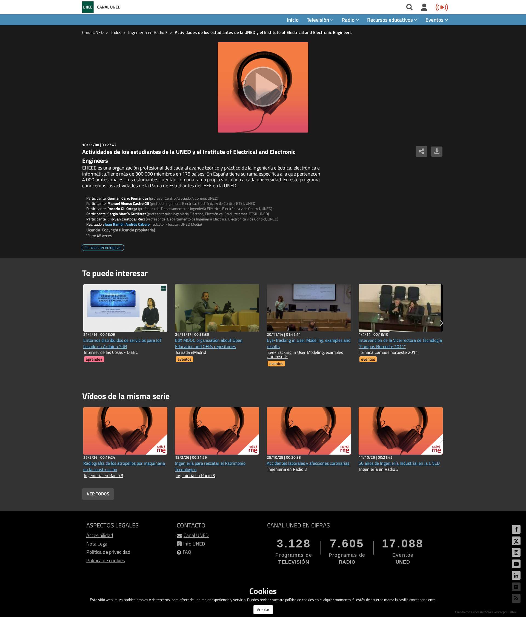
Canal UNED (196, 535)
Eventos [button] (435, 20)
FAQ (187, 552)
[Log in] (424, 7)
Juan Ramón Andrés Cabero (127, 224)
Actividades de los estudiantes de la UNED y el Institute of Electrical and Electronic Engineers (263, 32)
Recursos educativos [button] (390, 20)
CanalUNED (93, 32)
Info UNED (194, 543)
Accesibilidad (99, 535)
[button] (441, 323)
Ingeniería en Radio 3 (148, 32)
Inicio (293, 20)
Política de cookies (105, 560)
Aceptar (263, 609)
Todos (116, 32)
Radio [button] (349, 20)
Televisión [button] (318, 20)
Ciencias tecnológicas (102, 247)
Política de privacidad (108, 552)
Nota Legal (97, 543)
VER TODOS (98, 493)
